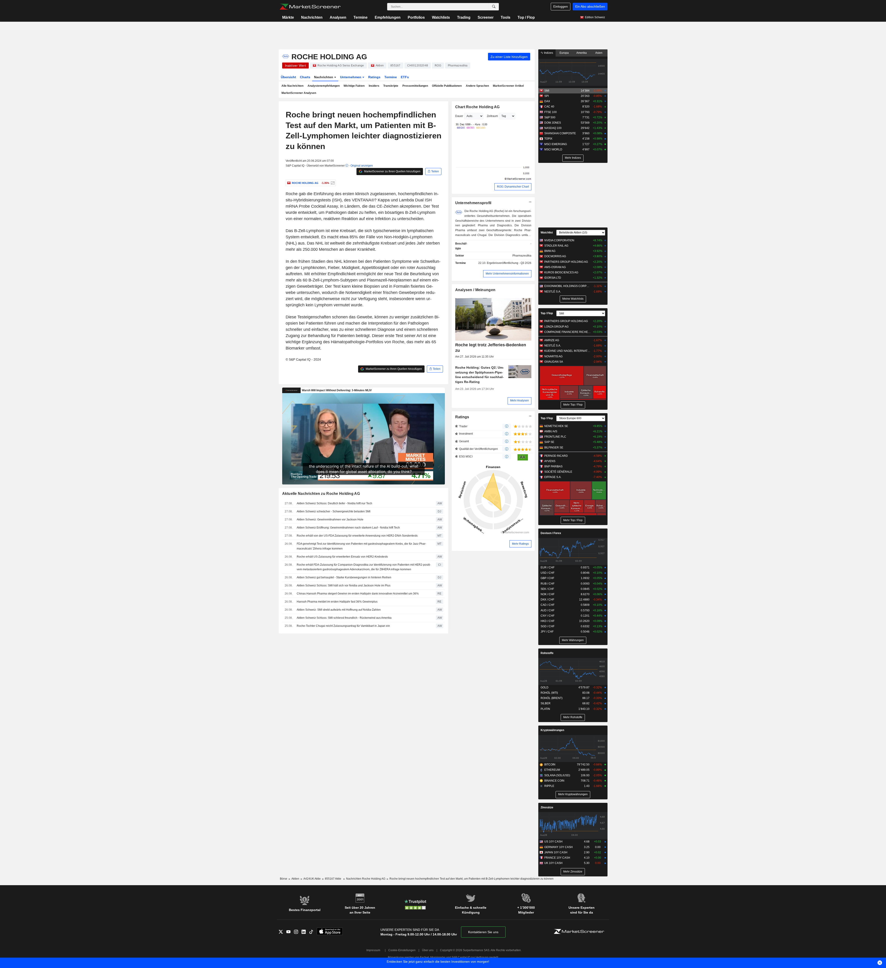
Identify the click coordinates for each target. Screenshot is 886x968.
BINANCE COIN (554, 780)
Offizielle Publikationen (447, 85)
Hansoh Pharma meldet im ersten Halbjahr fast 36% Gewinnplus (337, 601)
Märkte (288, 17)
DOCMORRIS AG (555, 256)
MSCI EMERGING (555, 144)
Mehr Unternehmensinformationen (507, 273)
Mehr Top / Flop (573, 404)
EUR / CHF (547, 567)
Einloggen (560, 6)
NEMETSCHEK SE (556, 426)
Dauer (459, 116)
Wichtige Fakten (354, 85)
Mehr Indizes (573, 157)
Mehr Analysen (519, 400)
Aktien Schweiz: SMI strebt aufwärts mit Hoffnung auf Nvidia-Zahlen (339, 609)
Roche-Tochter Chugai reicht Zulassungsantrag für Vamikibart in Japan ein (343, 625)
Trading (463, 17)
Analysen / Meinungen (475, 290)
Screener (486, 17)
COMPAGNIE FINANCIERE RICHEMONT (567, 332)
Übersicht (288, 77)
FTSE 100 (550, 112)
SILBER (546, 703)
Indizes (548, 52)
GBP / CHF (547, 578)
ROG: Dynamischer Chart (513, 186)
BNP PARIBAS (553, 466)
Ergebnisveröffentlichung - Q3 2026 (509, 263)
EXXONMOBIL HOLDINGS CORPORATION (567, 286)
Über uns (428, 950)
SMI (546, 90)
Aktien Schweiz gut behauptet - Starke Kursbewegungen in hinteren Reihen (344, 577)
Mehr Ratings (520, 543)
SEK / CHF (547, 589)
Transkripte (390, 85)
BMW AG (549, 251)
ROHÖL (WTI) (549, 692)
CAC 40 (549, 106)
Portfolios (416, 17)
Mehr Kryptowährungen (573, 794)
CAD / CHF (547, 604)
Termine (360, 17)
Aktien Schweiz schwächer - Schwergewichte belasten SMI (333, 511)
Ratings (374, 77)
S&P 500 (549, 117)
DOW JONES (552, 122)
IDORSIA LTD (552, 277)
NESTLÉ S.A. (552, 291)
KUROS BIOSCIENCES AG (561, 272)
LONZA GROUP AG (556, 326)
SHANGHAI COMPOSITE (560, 133)
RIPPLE (549, 786)
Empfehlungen (388, 17)
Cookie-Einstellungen (402, 950)
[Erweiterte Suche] (494, 6)
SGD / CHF (547, 626)
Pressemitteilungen (415, 85)
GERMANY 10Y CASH (558, 847)
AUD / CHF (547, 610)
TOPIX (548, 138)
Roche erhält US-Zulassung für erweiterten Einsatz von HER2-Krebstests (342, 556)
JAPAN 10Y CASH (555, 852)
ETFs (405, 77)
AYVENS (549, 461)
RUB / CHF (547, 583)
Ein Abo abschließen (590, 6)
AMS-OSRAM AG (555, 267)
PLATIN (545, 709)
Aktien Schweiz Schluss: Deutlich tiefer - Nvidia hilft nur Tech (334, 503)
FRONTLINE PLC (555, 436)
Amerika (581, 52)
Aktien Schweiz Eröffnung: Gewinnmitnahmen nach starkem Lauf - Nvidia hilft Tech (348, 527)
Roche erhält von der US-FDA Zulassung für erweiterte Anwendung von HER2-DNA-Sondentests (357, 535)
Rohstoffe (547, 653)
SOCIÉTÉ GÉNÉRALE (558, 471)
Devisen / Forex (551, 533)
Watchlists (441, 17)
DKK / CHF (547, 599)
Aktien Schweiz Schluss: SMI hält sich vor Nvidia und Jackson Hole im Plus (343, 585)
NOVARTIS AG (553, 356)
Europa (564, 52)
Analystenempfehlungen (324, 85)
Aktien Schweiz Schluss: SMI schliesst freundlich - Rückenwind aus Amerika (344, 617)
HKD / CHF (547, 621)
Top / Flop (526, 17)
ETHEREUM (552, 769)
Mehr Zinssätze (572, 871)
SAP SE (549, 442)
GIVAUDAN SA (553, 361)
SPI (546, 96)
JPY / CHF (547, 631)
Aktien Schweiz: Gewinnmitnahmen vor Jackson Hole (330, 519)
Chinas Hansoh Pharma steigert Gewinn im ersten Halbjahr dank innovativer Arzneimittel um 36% (358, 593)
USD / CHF (547, 572)
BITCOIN (549, 764)
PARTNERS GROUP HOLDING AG (566, 261)
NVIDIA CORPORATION (559, 240)
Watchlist (547, 232)
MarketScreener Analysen (298, 93)
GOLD (544, 687)
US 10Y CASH (553, 841)
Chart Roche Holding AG (477, 107)
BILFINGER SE (553, 447)
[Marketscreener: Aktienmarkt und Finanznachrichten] (310, 6)
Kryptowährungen (552, 730)
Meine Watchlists (573, 298)
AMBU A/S (550, 431)
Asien (598, 52)
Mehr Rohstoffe (572, 717)
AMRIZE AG (551, 340)
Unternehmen (351, 77)
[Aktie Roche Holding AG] (332, 183)
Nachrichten (312, 17)
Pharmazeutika (521, 255)
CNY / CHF (547, 615)
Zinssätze (547, 807)
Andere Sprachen (477, 85)
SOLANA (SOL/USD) (557, 775)
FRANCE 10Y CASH (557, 857)
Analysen (338, 17)
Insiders (374, 85)
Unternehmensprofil (473, 203)
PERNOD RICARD (556, 455)
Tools (505, 17)
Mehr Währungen (573, 640)
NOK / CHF (547, 594)
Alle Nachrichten (292, 85)
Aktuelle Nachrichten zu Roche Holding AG (321, 494)
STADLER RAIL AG (556, 245)
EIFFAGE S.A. (552, 477)
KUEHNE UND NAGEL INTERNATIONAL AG (567, 351)
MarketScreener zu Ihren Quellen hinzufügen (391, 171)
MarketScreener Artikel (508, 85)
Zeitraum (492, 116)
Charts (305, 77)
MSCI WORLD (553, 149)
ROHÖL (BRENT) (552, 698)
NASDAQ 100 (553, 128)
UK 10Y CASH (553, 863)
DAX (547, 101)
